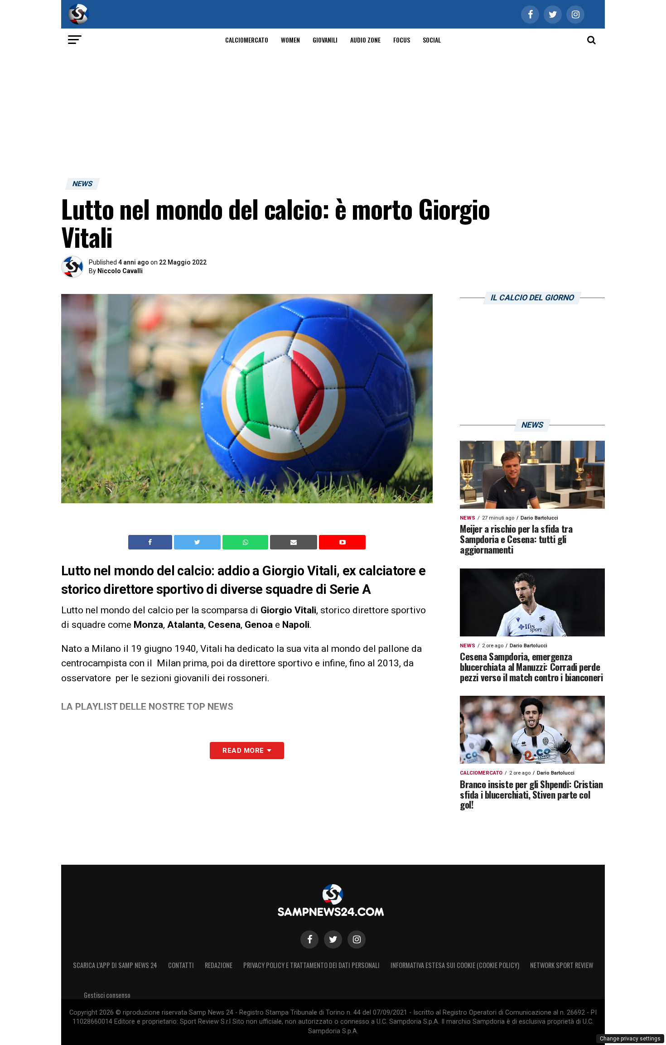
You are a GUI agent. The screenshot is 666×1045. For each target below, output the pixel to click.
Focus (401, 39)
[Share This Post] (246, 542)
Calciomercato (246, 39)
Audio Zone (365, 39)
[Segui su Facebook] (309, 939)
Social (432, 39)
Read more (243, 750)
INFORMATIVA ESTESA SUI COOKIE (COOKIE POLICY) (455, 965)
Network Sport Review (561, 965)
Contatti (181, 965)
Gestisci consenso (107, 995)
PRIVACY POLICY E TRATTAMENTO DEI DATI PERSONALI (311, 965)
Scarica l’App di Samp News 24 (115, 965)
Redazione (218, 965)
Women (290, 39)
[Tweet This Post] (198, 542)
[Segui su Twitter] (333, 939)
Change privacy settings (630, 1038)
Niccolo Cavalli (120, 270)
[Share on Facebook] (151, 542)
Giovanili (325, 39)
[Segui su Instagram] (356, 939)
